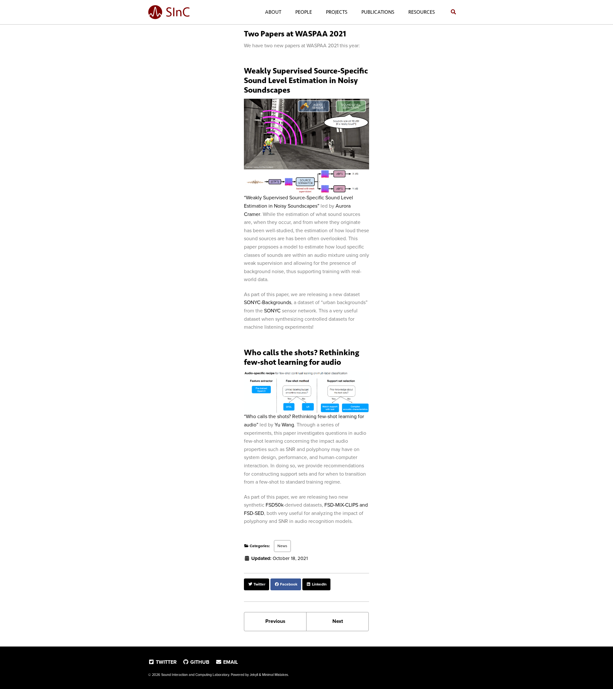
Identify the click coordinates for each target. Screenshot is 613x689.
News (282, 546)
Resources (421, 12)
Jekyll (254, 675)
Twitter (166, 662)
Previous (275, 621)
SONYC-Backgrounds (267, 302)
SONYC (272, 311)
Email (230, 662)
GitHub (199, 662)
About (273, 12)
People (303, 12)
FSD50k (275, 505)
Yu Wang (284, 425)
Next (337, 621)
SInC (178, 12)
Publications (377, 12)
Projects (336, 12)
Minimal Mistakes (275, 675)
